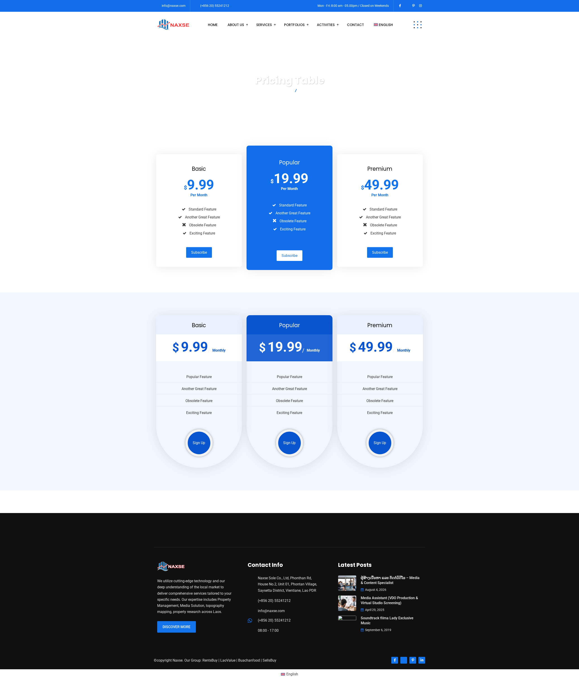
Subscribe (199, 252)
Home (213, 24)
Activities (326, 24)
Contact (355, 24)
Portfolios (294, 24)
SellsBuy (269, 660)
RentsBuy (210, 660)
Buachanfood (249, 660)
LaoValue (227, 660)
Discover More (176, 627)
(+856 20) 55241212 (214, 5)
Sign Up (199, 443)
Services (264, 24)
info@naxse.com (173, 5)
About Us (236, 24)
